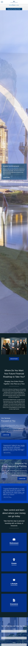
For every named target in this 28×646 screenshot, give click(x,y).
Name (14, 629)
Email (14, 635)
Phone (14, 642)
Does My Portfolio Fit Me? (14, 9)
